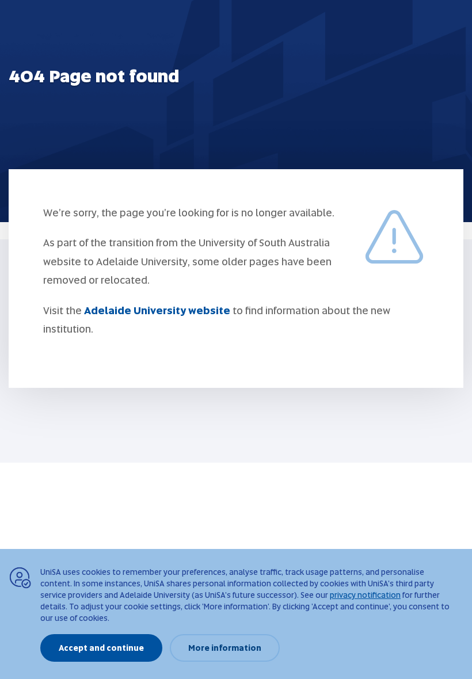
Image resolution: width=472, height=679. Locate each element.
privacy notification (365, 595)
